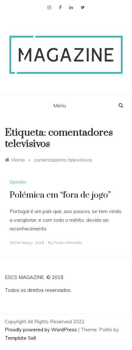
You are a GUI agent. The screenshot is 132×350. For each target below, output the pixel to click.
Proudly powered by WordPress (41, 330)
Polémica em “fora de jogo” (60, 195)
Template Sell (20, 338)
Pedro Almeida (68, 242)
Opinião (18, 182)
